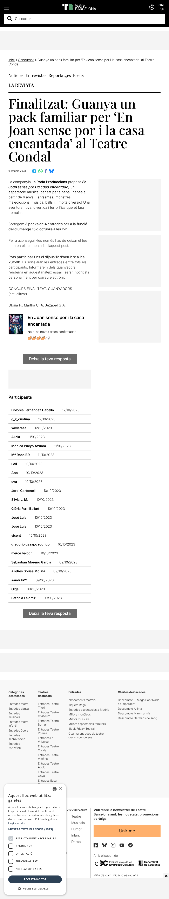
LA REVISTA (21, 85)
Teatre (76, 816)
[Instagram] (113, 845)
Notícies (15, 75)
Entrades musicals (14, 715)
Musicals (78, 823)
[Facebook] (96, 845)
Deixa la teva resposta (50, 358)
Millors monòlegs (79, 714)
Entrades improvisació (16, 737)
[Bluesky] (104, 845)
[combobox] (88, 18)
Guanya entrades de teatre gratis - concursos (86, 735)
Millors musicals (78, 719)
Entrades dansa (18, 708)
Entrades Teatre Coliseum (48, 714)
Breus (78, 75)
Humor (76, 829)
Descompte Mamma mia (134, 713)
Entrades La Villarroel (46, 739)
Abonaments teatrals (81, 700)
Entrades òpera (18, 730)
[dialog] (35, 839)
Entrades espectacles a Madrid (88, 709)
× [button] (60, 789)
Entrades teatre (18, 704)
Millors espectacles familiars (87, 724)
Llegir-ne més (16, 823)
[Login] (151, 7)
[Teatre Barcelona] (79, 7)
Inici (11, 60)
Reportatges (59, 75)
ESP (161, 9)
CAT (161, 5)
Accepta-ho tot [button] (35, 879)
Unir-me (127, 830)
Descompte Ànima (130, 708)
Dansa (76, 842)
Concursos (26, 60)
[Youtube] (122, 845)
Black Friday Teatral (81, 728)
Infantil (76, 835)
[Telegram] (130, 845)
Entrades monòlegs (14, 745)
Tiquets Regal (77, 705)
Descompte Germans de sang (137, 718)
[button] (35, 829)
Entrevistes (36, 75)
